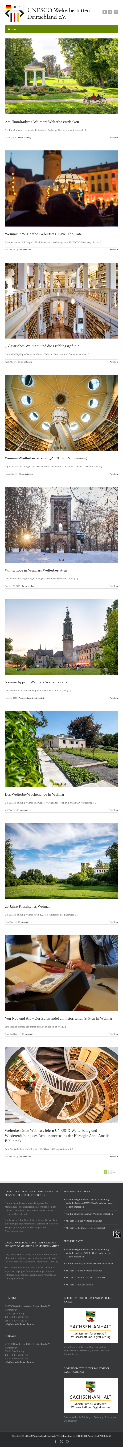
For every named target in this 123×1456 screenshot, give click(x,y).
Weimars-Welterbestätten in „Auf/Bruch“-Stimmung (46, 458)
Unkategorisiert (38, 698)
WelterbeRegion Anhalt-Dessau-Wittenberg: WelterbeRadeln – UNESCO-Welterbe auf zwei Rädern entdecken (89, 1203)
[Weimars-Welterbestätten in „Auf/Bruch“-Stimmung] (61, 413)
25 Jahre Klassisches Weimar (27, 906)
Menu (14, 29)
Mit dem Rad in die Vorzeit (79, 1284)
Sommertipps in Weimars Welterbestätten (37, 682)
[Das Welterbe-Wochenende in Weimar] (61, 749)
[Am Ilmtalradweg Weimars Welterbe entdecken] (61, 76)
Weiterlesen (114, 137)
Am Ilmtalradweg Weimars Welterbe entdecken (42, 122)
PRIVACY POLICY (93, 1436)
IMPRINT (80, 1436)
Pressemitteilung (24, 137)
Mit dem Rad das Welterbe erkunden (84, 1220)
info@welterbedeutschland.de (20, 1324)
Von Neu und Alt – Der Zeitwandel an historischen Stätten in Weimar (58, 1018)
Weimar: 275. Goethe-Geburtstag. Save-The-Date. (44, 234)
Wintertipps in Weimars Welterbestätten (36, 570)
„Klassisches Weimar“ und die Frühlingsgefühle (42, 346)
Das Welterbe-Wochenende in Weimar (34, 794)
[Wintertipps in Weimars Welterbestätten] (61, 525)
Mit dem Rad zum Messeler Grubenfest (85, 1228)
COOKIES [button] (106, 1436)
